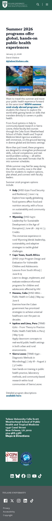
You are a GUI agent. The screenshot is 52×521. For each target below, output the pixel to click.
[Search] (37, 4)
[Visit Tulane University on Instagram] (18, 501)
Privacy (6, 508)
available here (13, 395)
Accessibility (9, 511)
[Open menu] (46, 4)
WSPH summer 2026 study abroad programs (23, 105)
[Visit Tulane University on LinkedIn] (25, 501)
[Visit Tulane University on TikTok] (31, 501)
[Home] (15, 4)
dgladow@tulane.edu (17, 61)
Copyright (8, 515)
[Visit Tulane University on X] (12, 501)
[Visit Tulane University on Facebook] (5, 501)
